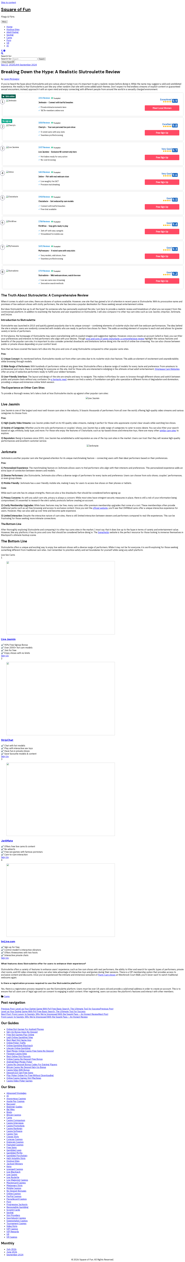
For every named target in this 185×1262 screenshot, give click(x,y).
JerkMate (7, 840)
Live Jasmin (8, 639)
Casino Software (14, 1131)
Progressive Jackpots (17, 1204)
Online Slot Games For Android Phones (25, 1029)
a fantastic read (58, 379)
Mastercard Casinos (16, 1182)
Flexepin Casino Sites (17, 1053)
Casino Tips (12, 1134)
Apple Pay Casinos (16, 1101)
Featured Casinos (15, 1144)
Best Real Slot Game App (19, 1040)
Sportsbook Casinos (16, 1218)
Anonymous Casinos (16, 1098)
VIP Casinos (12, 1229)
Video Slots (12, 1226)
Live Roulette (13, 1177)
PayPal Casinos (14, 1196)
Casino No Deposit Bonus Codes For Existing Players (32, 1064)
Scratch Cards (13, 1210)
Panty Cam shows (107, 974)
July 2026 (12, 1249)
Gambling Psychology (17, 1155)
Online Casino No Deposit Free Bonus (25, 1059)
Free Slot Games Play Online (20, 1034)
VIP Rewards (13, 1231)
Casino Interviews (15, 1123)
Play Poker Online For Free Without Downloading (30, 1075)
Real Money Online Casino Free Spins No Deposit (30, 1051)
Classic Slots (13, 1136)
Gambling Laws (14, 1150)
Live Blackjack (13, 1172)
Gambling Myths (14, 1153)
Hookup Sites (13, 29)
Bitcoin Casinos (14, 1115)
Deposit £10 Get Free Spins (20, 1072)
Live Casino (12, 1174)
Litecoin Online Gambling (18, 1048)
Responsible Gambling (17, 1207)
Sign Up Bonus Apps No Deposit (22, 1032)
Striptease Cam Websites (167, 369)
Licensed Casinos (15, 1169)
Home (9, 26)
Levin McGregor (11, 79)
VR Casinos (12, 1237)
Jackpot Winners (15, 1163)
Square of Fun (16, 9)
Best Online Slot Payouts (19, 1056)
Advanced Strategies (16, 1093)
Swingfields (103, 532)
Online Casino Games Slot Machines (24, 1078)
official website (100, 508)
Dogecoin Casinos (15, 1142)
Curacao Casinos (15, 1139)
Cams (9, 37)
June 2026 (12, 1252)
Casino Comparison (16, 1120)
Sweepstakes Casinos (17, 1220)
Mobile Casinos (14, 1188)
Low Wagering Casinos (17, 1180)
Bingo (9, 1112)
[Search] (2, 53)
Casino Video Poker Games (20, 1080)
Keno (9, 1166)
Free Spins (12, 1147)
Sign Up (5, 655)
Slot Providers (13, 1215)
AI (8, 45)
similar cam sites (168, 430)
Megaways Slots (14, 1185)
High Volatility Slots (16, 1158)
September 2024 (15, 1254)
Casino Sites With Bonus (18, 1070)
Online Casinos (14, 1193)
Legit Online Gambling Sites (20, 1037)
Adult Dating (13, 32)
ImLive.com (8, 941)
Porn (9, 40)
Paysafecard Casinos (17, 1199)
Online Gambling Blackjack (20, 1045)
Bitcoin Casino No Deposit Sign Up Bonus (26, 1067)
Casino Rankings (14, 1128)
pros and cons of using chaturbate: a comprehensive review (115, 338)
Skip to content (8, 2)
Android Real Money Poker (19, 1061)
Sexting (10, 35)
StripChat (7, 740)
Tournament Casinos (16, 1223)
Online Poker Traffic (16, 1042)
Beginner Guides (14, 1106)
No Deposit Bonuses (16, 1191)
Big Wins (11, 1109)
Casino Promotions (16, 1125)
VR (8, 43)
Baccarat (11, 1104)
